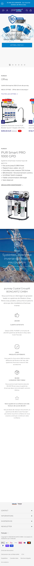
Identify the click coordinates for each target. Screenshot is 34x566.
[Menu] (3, 10)
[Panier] (30, 10)
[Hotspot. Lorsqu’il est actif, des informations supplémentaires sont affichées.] (16, 204)
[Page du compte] (7, 10)
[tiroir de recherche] (27, 10)
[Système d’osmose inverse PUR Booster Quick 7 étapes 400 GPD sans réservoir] (14, 111)
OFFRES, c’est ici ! (17, 45)
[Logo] (17, 10)
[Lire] (17, 244)
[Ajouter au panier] (3, 122)
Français (4, 533)
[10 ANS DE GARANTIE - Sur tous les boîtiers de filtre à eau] (17, 4)
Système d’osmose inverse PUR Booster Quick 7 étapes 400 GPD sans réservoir (12, 127)
